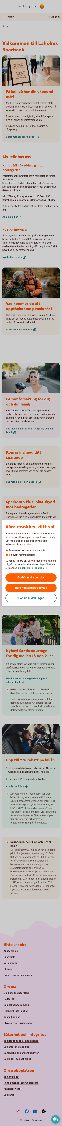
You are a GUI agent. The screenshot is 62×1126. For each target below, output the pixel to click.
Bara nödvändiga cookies (31, 588)
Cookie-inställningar (31, 598)
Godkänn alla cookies (31, 578)
